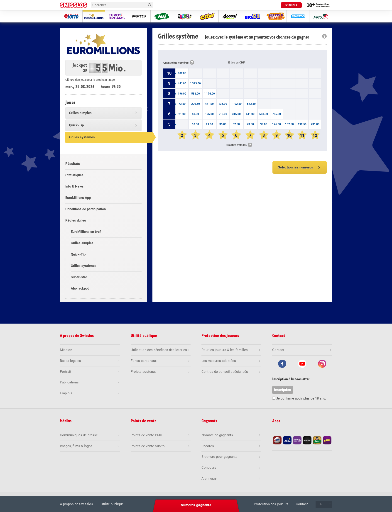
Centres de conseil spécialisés (224, 372)
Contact (302, 504)
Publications (69, 382)
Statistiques (74, 175)
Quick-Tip (76, 125)
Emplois (66, 393)
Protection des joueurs (271, 504)
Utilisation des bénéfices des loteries (159, 350)
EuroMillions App (78, 198)
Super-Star (79, 277)
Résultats (72, 164)
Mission (66, 350)
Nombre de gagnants (217, 435)
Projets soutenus (144, 372)
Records (207, 446)
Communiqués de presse (79, 435)
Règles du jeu (75, 220)
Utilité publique (112, 504)
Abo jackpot (80, 288)
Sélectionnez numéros (295, 167)
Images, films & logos (76, 446)
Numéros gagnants (196, 505)
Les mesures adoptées (218, 361)
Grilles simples (80, 113)
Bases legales (70, 361)
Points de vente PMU (146, 435)
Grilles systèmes (82, 137)
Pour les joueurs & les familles (224, 350)
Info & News (74, 186)
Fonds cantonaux (144, 361)
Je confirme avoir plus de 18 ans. (301, 398)
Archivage (208, 478)
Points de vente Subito (148, 446)
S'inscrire (291, 4)
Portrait (65, 372)
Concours (208, 468)
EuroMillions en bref (86, 232)
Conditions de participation (85, 209)
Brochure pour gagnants (219, 457)
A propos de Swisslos (76, 504)
